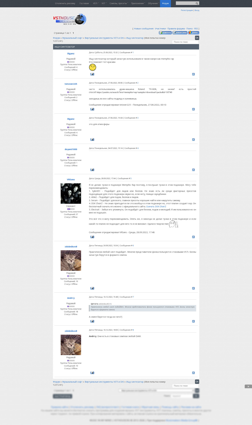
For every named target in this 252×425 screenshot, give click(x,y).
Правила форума (176, 28)
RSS (196, 28)
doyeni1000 (71, 149)
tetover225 (71, 83)
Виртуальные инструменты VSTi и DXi (104, 37)
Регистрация (187, 10)
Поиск (189, 28)
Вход (197, 10)
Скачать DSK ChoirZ (156, 206)
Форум (56, 37)
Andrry (71, 297)
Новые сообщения (143, 28)
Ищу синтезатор (135, 37)
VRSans (71, 179)
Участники (160, 28)
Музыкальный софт (72, 37)
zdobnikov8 (71, 246)
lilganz (70, 53)
